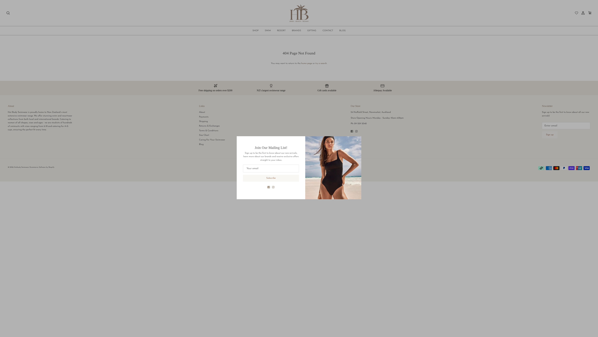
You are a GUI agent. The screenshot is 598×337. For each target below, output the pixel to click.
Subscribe (271, 178)
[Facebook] (269, 187)
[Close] (357, 140)
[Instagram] (273, 187)
